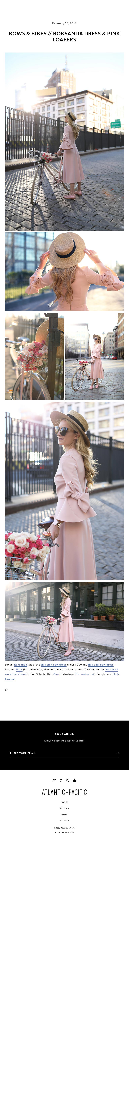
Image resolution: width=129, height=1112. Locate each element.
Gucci (57, 674)
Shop (64, 814)
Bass (19, 669)
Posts (64, 802)
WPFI (72, 832)
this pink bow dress (53, 664)
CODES (64, 820)
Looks (64, 808)
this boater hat (84, 674)
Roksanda (20, 664)
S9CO (64, 832)
